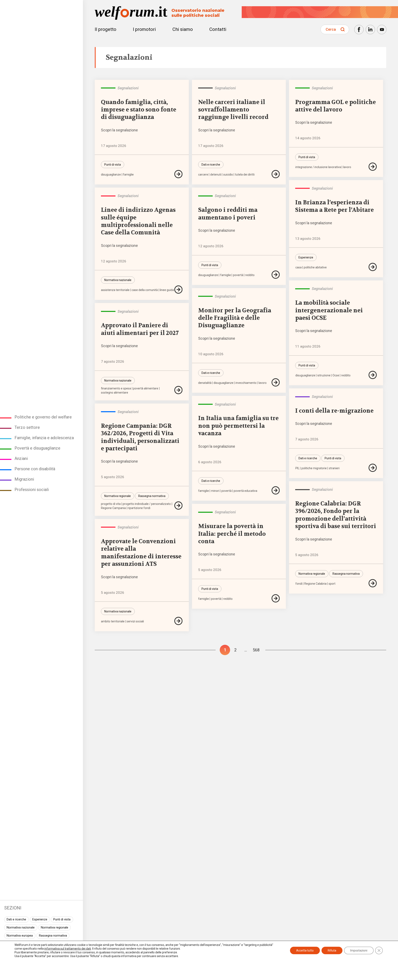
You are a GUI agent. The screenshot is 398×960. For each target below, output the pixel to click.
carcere (203, 174)
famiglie (128, 174)
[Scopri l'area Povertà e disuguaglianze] (108, 88)
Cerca (331, 29)
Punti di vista (61, 919)
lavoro (347, 167)
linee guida (167, 289)
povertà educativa (245, 490)
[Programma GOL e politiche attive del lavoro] (373, 166)
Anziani (21, 458)
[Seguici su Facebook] (359, 29)
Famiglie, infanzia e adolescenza (44, 437)
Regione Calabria (315, 583)
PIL (297, 468)
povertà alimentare (145, 388)
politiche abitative (315, 267)
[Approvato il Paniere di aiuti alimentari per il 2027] (178, 390)
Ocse (335, 375)
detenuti (215, 174)
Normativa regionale (54, 927)
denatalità (204, 382)
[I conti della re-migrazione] (373, 468)
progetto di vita (111, 503)
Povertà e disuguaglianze (37, 448)
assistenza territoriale (115, 289)
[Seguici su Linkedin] (370, 29)
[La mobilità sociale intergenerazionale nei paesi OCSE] (373, 375)
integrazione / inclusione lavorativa (318, 167)
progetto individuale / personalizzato (147, 503)
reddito (250, 275)
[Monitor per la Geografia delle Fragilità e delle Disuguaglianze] (276, 382)
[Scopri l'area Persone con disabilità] (108, 412)
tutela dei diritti (245, 174)
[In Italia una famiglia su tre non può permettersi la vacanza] (276, 490)
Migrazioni (24, 479)
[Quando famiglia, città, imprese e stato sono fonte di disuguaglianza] (178, 174)
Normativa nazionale (21, 927)
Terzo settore (27, 427)
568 (256, 649)
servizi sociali (135, 621)
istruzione (323, 375)
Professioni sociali (32, 489)
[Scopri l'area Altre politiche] (205, 88)
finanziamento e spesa (116, 388)
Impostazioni (358, 950)
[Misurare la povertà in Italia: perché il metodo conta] (276, 598)
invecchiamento (245, 382)
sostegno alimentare (114, 392)
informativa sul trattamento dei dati (67, 948)
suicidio (228, 174)
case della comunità (145, 289)
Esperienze (39, 919)
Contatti (217, 29)
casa (298, 267)
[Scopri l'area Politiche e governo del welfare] (302, 188)
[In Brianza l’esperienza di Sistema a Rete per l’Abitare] (373, 267)
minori (215, 490)
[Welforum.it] (41, 3)
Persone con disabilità (35, 468)
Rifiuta (332, 950)
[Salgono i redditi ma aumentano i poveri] (276, 274)
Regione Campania (113, 508)
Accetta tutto (305, 950)
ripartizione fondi (139, 508)
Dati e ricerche (16, 919)
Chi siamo (182, 29)
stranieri (334, 468)
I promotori (144, 29)
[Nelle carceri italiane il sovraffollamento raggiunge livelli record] (276, 174)
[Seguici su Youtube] (381, 29)
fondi (298, 583)
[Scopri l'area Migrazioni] (302, 397)
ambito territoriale (113, 621)
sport (332, 583)
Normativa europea (20, 935)
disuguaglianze (111, 174)
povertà (238, 275)
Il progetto (105, 29)
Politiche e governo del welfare (43, 417)
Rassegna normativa (53, 935)
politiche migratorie (314, 468)
